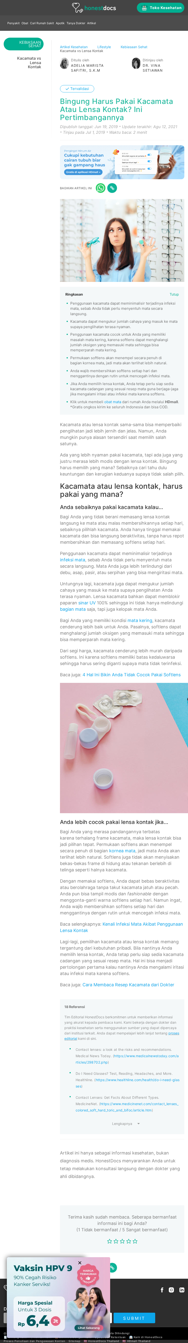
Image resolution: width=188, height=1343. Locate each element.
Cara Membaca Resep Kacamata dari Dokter (128, 984)
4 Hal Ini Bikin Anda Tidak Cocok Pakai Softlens (131, 674)
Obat (25, 23)
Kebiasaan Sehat (134, 47)
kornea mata (122, 850)
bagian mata (73, 609)
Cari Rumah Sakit (42, 23)
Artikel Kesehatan (74, 47)
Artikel (91, 23)
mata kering (140, 620)
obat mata (112, 402)
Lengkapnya (122, 1123)
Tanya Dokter (76, 23)
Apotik (60, 23)
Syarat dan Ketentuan (110, 1337)
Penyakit (13, 23)
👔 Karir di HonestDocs (146, 1337)
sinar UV (87, 602)
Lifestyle (104, 47)
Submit (134, 1318)
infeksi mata (72, 559)
